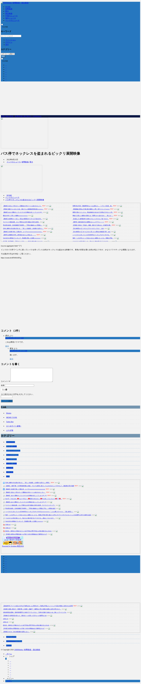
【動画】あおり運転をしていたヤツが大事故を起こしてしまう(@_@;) (26, 502)
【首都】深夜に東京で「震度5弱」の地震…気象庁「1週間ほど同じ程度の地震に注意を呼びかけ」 (32, 609)
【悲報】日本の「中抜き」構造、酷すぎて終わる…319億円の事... (92, 225)
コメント (5, 381)
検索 (3, 56)
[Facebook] (10, 661)
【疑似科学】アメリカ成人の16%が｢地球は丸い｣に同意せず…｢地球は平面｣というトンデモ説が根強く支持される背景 (38, 606)
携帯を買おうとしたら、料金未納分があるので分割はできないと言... (93, 212)
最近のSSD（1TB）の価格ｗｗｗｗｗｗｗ (15, 215)
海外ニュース (10, 18)
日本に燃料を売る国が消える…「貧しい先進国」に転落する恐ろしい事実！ (27, 482)
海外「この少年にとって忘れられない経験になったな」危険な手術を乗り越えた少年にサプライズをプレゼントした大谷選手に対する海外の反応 (48, 515)
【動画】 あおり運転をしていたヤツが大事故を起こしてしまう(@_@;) (26, 495)
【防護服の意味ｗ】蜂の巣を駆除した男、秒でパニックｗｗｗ (91, 209)
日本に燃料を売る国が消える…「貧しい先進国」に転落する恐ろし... (23, 228)
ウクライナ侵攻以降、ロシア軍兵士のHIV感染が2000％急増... (21, 222)
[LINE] (10, 672)
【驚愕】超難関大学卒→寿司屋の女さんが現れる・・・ (19, 235)
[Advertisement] (70, 98)
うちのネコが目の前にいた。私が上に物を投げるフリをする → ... (92, 241)
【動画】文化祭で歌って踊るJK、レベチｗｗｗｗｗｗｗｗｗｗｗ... (23, 231)
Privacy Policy (11, 637)
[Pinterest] (10, 676)
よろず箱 (9, 430)
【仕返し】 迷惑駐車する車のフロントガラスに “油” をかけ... (91, 219)
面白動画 (8, 13)
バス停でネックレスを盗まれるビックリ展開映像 (24, 200)
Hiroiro (8, 413)
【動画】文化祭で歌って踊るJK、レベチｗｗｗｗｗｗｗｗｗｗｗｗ (25, 489)
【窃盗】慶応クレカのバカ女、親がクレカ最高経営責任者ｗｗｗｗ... (23, 209)
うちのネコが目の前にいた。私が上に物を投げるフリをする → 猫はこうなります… (30, 518)
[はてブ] (10, 667)
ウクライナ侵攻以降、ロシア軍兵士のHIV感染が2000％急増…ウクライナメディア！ (30, 505)
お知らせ (8, 524)
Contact (9, 645)
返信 (7, 346)
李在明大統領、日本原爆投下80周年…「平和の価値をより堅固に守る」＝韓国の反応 (30, 508)
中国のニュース (11, 16)
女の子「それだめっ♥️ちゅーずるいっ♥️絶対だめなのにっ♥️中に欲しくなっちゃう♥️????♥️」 (33, 498)
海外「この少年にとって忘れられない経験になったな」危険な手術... (93, 238)
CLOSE (5, 27)
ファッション (10, 40)
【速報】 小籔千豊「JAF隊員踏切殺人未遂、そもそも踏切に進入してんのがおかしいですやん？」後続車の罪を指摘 (39, 486)
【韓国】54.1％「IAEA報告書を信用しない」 (16, 631)
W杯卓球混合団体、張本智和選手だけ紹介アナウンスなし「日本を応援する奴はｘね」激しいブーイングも (34, 612)
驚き (7, 11)
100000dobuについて (14, 641)
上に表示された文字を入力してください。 (17, 394)
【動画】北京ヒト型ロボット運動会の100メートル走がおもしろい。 (25, 492)
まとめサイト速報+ (13, 426)
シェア (12, 656)
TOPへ (9, 681)
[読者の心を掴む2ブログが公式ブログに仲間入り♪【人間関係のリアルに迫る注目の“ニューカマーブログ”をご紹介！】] (12, 544)
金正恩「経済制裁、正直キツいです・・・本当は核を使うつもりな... (23, 241)
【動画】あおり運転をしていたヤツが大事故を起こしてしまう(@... (23, 212)
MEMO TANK (11, 417)
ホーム (9, 654)
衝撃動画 (8, 9)
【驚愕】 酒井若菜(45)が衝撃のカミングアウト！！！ (88, 222)
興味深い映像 (11, 463)
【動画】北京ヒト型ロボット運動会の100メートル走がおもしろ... (22, 206)
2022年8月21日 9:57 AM (14, 338)
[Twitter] (10, 663)
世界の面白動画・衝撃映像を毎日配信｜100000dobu (21, 116)
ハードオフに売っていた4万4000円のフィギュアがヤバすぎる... (91, 235)
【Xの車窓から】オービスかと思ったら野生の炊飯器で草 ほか (92, 231)
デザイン (8, 42)
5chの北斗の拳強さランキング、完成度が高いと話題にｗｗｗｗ (22, 238)
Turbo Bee (10, 422)
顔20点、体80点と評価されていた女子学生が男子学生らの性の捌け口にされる (28, 531)
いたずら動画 (11, 446)
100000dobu (10, 442)
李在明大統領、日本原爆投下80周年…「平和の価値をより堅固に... (22, 225)
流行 (7, 45)
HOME (8, 7)
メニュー (10, 678)
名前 (2, 385)
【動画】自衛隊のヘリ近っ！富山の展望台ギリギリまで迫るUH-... (22, 219)
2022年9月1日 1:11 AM (18, 351)
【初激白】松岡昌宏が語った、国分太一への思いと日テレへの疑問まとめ (25, 615)
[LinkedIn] (10, 674)
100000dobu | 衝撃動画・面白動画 (27, 650)
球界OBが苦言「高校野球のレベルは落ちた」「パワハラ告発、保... (92, 206)
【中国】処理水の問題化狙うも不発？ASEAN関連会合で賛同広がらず (26, 534)
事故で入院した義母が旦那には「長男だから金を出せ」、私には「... (93, 215)
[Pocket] (10, 670)
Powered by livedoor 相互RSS (13, 546)
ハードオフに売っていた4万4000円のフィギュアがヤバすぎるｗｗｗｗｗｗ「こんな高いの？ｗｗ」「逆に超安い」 (39, 511)
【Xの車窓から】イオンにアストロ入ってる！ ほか (88, 228)
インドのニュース (12, 20)
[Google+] (10, 665)
